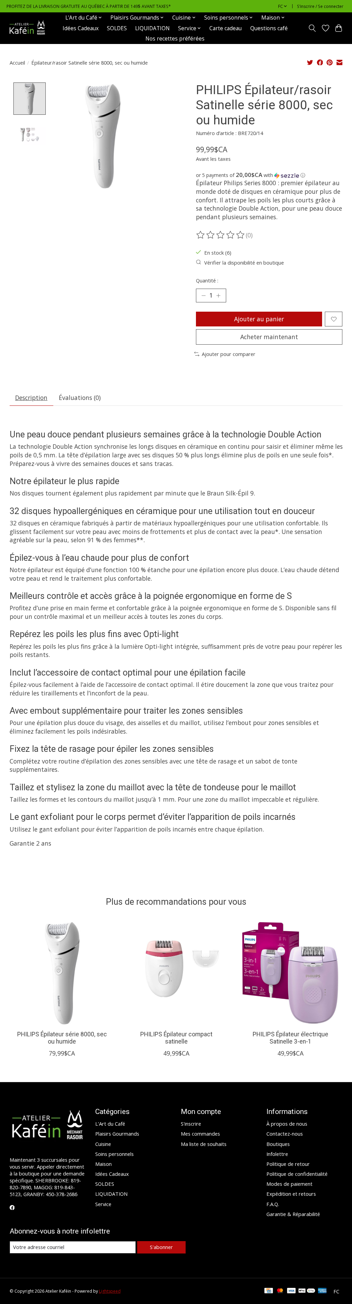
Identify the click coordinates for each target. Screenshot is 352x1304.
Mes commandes (200, 1133)
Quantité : (207, 280)
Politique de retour (288, 1163)
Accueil (17, 62)
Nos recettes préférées (175, 38)
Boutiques (278, 1143)
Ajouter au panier (259, 319)
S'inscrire (191, 1123)
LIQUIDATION (152, 28)
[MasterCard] (280, 1291)
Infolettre (277, 1153)
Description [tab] (31, 397)
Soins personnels (114, 1153)
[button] (269, 175)
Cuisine (103, 1143)
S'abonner (161, 1247)
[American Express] (322, 1291)
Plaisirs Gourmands (117, 1133)
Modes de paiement (289, 1183)
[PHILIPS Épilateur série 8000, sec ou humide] (62, 973)
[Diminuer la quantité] (203, 295)
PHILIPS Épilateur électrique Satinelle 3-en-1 (290, 1038)
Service (103, 1204)
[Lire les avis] (221, 235)
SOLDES (117, 28)
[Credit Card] (268, 1291)
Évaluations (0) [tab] (80, 397)
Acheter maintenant (269, 337)
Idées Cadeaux (81, 28)
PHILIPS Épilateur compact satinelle (176, 1038)
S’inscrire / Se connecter (320, 6)
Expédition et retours (291, 1193)
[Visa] (291, 1291)
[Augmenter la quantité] (218, 295)
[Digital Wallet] (306, 1291)
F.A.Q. (272, 1204)
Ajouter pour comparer (228, 353)
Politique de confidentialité (297, 1173)
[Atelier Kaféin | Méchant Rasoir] (27, 28)
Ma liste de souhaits (204, 1143)
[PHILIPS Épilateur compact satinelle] (176, 973)
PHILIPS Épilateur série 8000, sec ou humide (62, 1038)
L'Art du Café (110, 1123)
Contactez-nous (284, 1133)
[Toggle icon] (312, 28)
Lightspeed (110, 1291)
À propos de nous (286, 1123)
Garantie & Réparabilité (293, 1214)
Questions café (269, 28)
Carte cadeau (225, 28)
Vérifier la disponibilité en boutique (244, 262)
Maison (103, 1163)
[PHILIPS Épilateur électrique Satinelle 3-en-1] (290, 973)
